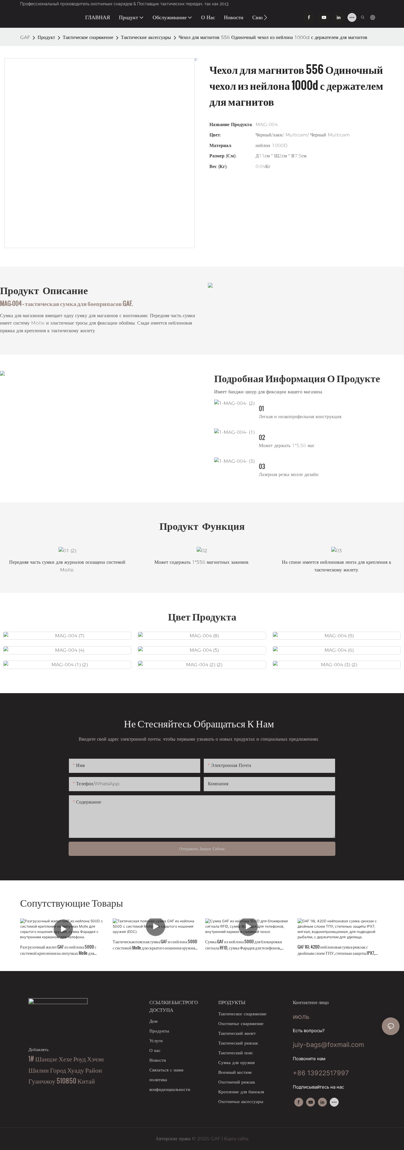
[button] (265, 17)
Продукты (159, 1031)
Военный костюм (235, 1072)
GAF (25, 37)
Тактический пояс (235, 1052)
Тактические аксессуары (146, 37)
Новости (157, 1060)
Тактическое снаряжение (88, 37)
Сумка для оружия (236, 1062)
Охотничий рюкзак (236, 1082)
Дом (153, 1021)
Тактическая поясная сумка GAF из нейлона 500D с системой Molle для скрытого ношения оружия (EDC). (155, 944)
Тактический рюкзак (238, 1043)
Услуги (156, 1040)
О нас (155, 1050)
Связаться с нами (166, 1070)
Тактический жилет (237, 1033)
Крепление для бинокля (241, 1091)
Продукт (46, 37)
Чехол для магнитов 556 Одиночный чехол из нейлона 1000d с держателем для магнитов (273, 37)
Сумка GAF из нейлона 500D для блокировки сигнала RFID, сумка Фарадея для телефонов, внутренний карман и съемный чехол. (243, 944)
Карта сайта (235, 1138)
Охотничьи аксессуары (240, 1101)
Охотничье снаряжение (241, 1023)
